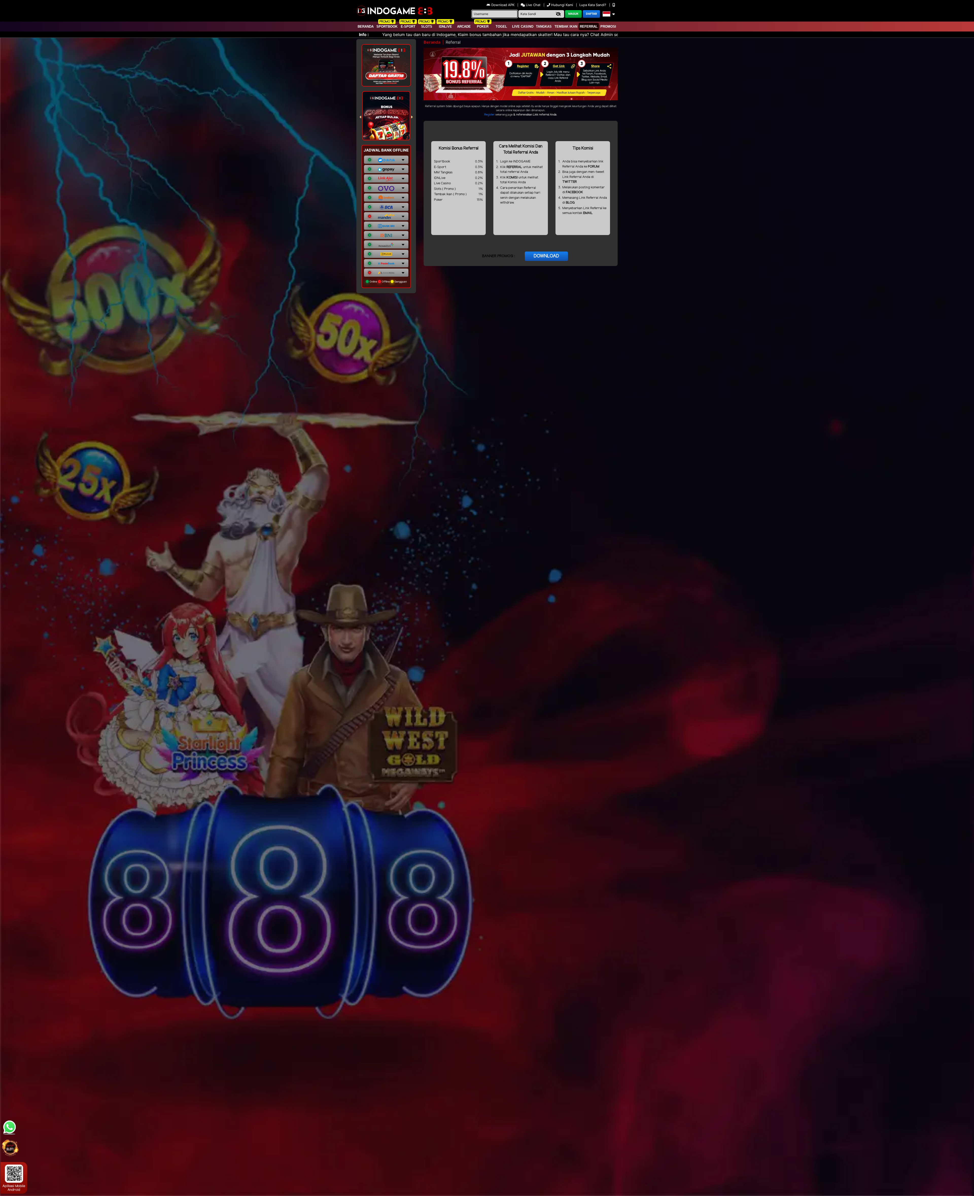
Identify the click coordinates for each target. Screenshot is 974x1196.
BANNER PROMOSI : (498, 256)
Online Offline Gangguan (388, 281)
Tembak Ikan (565, 26)
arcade (464, 26)
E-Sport (408, 26)
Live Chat (533, 5)
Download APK (502, 5)
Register (489, 115)
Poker (483, 26)
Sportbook (386, 26)
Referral (589, 26)
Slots (426, 26)
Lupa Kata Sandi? (593, 5)
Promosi (608, 26)
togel (501, 26)
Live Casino (522, 26)
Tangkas (544, 26)
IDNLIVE (445, 26)
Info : (364, 34)
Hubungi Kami (562, 5)
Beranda (366, 26)
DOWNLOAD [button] (546, 256)
